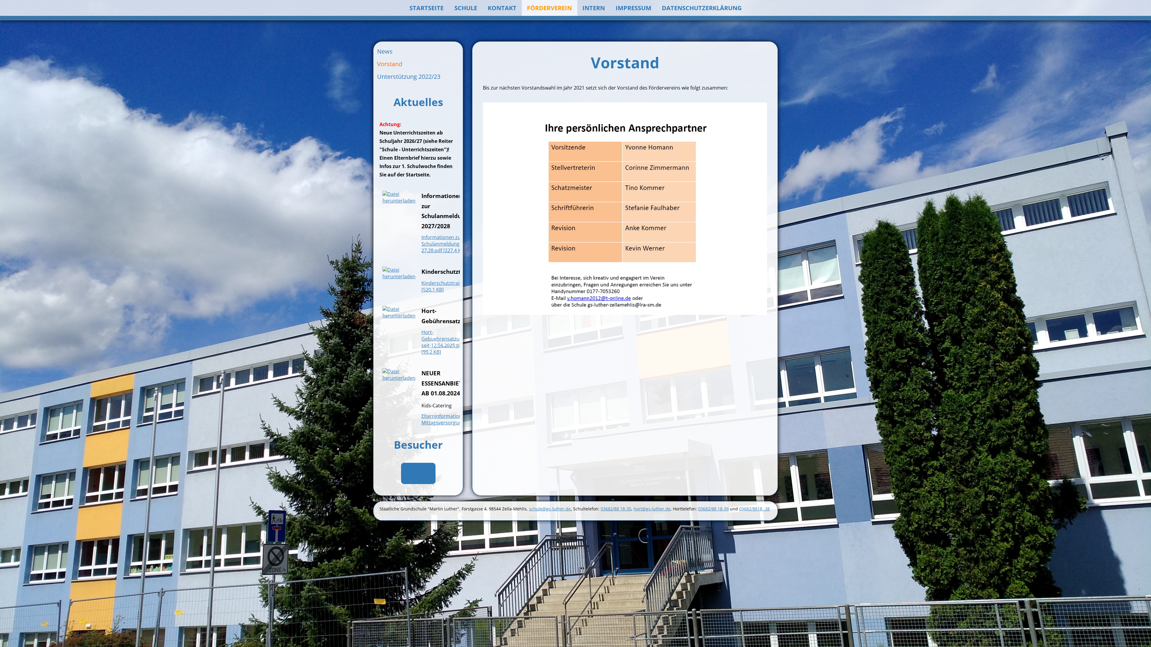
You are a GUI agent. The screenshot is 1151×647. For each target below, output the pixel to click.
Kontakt (502, 8)
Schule (465, 8)
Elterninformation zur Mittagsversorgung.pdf (447, 419)
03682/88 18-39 (713, 509)
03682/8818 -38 (754, 509)
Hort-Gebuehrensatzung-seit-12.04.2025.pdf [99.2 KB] (444, 342)
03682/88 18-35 (616, 509)
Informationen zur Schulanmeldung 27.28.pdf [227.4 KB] (443, 244)
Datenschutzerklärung (702, 8)
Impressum (633, 8)
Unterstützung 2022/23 (408, 76)
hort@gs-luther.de (652, 509)
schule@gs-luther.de (550, 509)
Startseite (426, 8)
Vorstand (389, 64)
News (385, 51)
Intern (593, 8)
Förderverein (549, 8)
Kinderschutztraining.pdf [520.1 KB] (449, 286)
